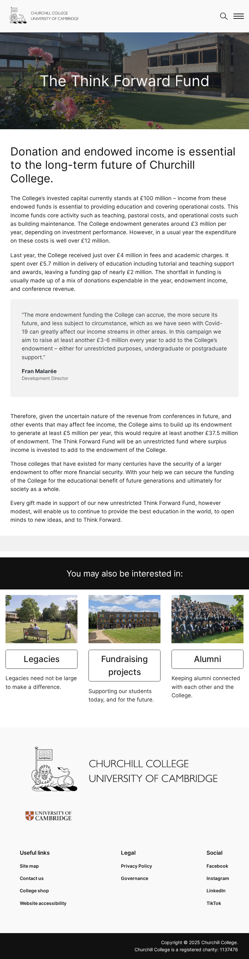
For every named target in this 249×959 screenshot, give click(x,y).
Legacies (42, 659)
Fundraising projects (124, 665)
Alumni (207, 659)
